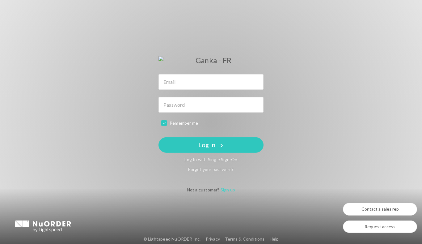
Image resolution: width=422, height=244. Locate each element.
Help (274, 239)
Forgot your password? (211, 169)
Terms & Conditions (245, 239)
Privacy (213, 239)
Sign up (228, 189)
